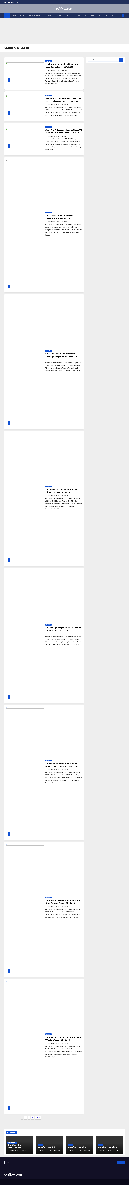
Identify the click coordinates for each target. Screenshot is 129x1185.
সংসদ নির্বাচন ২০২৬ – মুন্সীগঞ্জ (77, 1147)
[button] (120, 15)
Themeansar (79, 1182)
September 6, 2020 (53, 360)
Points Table (34, 15)
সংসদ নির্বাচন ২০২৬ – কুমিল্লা (107, 1147)
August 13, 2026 (14, 1150)
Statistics (48, 15)
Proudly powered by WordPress (55, 1182)
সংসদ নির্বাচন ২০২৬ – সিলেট (46, 1147)
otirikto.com (64, 8)
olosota (65, 70)
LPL (106, 15)
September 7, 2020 (53, 221)
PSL (79, 15)
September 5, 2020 (53, 634)
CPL (99, 15)
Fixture (23, 15)
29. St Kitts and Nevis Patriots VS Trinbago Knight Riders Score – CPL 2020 (62, 357)
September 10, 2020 (53, 70)
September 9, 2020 (53, 104)
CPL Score (48, 61)
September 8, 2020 (53, 136)
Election (40, 1145)
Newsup (71, 1182)
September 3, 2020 (53, 906)
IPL (73, 15)
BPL (86, 15)
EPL (67, 15)
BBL (92, 15)
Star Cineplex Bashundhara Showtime (14, 1147)
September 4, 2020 (53, 769)
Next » (38, 1118)
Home (13, 15)
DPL (112, 15)
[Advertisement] (64, 31)
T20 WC (59, 15)
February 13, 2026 (45, 1150)
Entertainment (12, 1142)
